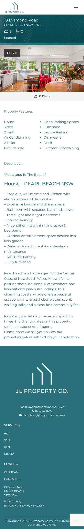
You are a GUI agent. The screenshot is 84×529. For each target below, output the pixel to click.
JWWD (51, 524)
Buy (7, 433)
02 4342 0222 (43, 411)
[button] (78, 68)
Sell (7, 440)
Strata (9, 453)
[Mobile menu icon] (76, 7)
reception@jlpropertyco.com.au (44, 415)
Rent (7, 447)
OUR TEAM (11, 472)
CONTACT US (12, 478)
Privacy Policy (69, 520)
